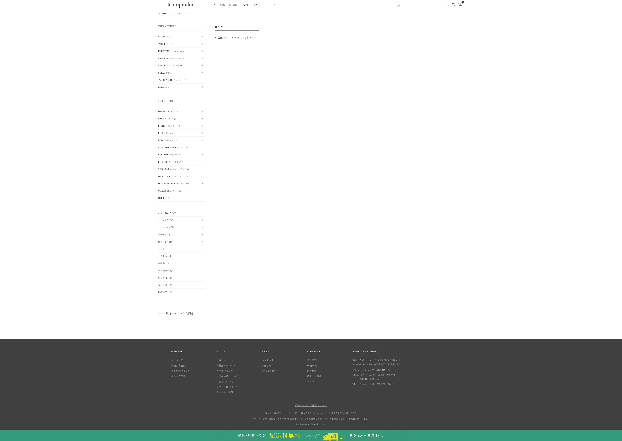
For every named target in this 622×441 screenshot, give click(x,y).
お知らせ (266, 365)
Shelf (170, 65)
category (218, 4)
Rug (166, 133)
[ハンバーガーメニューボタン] (159, 4)
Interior (169, 111)
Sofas (165, 72)
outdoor (173, 176)
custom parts (174, 147)
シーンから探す (165, 220)
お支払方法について (227, 376)
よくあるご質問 (224, 392)
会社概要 (312, 360)
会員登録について (226, 365)
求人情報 (312, 370)
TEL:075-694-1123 (363, 384)
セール (161, 248)
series (233, 4)
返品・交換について (227, 386)
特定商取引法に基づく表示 (344, 413)
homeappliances (173, 183)
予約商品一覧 (165, 270)
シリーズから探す (167, 212)
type (245, 4)
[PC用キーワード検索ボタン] (399, 5)
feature (258, 4)
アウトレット (165, 256)
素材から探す (164, 234)
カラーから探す (165, 241)
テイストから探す (166, 227)
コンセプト (268, 360)
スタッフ (312, 381)
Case (167, 118)
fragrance (173, 161)
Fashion (169, 154)
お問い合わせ (388, 374)
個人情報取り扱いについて (313, 413)
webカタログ (269, 370)
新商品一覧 (164, 263)
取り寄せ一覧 (165, 277)
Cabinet (171, 58)
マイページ (177, 360)
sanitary (173, 169)
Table (166, 43)
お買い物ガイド (224, 360)
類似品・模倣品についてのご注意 (281, 413)
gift (165, 197)
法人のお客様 (314, 376)
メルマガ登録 (178, 376)
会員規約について (180, 370)
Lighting (170, 125)
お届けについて (224, 381)
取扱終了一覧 (165, 292)
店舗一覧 (312, 365)
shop (271, 4)
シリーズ (176, 13)
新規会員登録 (178, 365)
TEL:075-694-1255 (363, 374)
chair (165, 36)
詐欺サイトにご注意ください (311, 405)
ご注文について (224, 370)
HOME (163, 13)
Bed (163, 87)
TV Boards (172, 79)
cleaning (169, 190)
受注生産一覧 (165, 285)
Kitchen (171, 51)
